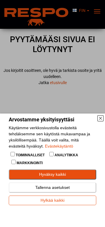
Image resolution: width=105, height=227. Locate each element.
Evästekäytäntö (59, 146)
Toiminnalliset (30, 155)
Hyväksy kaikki (52, 174)
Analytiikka (66, 155)
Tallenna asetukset (52, 187)
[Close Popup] (100, 118)
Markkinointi (29, 163)
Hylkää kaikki (52, 200)
